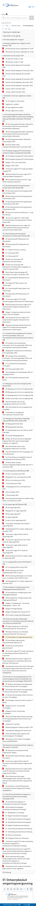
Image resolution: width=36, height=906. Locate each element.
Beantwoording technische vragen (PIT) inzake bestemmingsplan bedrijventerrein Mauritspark (16, 307)
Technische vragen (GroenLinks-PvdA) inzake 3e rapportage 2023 (16, 541)
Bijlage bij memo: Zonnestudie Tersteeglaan (13, 707)
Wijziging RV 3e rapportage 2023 (15, 511)
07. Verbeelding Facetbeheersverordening (18, 832)
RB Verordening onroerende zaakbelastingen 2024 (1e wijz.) (12, 571)
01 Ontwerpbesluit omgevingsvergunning (18, 637)
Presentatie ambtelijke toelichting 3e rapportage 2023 (16, 525)
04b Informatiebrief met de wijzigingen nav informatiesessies (17, 453)
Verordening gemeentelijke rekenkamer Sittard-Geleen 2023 (16, 140)
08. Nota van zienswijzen (13, 835)
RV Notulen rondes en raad (14, 59)
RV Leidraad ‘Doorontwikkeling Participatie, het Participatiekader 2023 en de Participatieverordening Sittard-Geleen (17, 345)
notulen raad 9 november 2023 (15, 89)
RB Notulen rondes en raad (14, 62)
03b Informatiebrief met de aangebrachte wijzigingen (17, 408)
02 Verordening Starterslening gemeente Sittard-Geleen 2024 (17, 208)
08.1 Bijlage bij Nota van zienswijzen (17, 838)
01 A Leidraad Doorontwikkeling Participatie (14, 365)
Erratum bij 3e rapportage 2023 (15, 520)
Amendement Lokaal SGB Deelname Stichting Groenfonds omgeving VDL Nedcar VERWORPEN (16, 788)
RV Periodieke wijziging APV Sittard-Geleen (19, 156)
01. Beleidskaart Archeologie (14, 812)
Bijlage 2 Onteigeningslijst (13, 609)
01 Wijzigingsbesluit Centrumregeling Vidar (19, 395)
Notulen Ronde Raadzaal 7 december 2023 (19, 85)
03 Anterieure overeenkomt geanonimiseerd (12, 647)
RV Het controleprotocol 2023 (15, 474)
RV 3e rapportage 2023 (12, 507)
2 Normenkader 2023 (12, 492)
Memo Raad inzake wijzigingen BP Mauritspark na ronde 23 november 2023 (15, 273)
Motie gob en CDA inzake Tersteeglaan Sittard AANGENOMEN (16, 740)
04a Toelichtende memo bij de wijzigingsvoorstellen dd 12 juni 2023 (14, 447)
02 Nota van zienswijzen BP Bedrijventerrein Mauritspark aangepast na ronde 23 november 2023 (16, 267)
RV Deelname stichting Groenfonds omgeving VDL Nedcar (15, 751)
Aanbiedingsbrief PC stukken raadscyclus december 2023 (17, 530)
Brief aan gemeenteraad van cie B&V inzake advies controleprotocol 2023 (18, 499)
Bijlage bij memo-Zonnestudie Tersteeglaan (13, 712)
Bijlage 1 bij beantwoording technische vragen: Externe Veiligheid (16, 313)
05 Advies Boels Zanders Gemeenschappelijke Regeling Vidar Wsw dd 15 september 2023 (17, 464)
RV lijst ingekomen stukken (14, 107)
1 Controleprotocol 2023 (13, 483)
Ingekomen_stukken (12, 104)
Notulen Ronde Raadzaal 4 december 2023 (19, 82)
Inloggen (25, 904)
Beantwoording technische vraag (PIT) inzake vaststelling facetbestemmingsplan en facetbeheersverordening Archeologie (17, 851)
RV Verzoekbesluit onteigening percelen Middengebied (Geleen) (16, 593)
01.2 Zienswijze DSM (12, 253)
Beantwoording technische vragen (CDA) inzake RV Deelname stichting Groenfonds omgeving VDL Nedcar (17, 771)
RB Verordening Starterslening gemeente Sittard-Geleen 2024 (17, 197)
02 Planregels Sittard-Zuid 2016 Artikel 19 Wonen (17, 701)
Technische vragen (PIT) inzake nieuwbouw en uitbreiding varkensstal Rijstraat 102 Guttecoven (17, 653)
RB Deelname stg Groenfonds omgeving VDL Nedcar (16, 757)
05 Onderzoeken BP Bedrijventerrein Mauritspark (15, 295)
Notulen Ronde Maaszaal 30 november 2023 (16, 75)
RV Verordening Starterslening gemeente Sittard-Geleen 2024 (17, 192)
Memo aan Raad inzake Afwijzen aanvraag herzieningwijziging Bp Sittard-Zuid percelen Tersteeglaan (17, 718)
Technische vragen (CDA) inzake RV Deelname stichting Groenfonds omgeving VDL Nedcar (17, 763)
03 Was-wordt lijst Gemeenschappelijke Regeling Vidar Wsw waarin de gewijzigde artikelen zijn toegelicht (16, 441)
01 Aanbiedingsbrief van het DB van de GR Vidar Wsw (17, 431)
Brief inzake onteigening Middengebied (17, 615)
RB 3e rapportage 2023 (12, 514)
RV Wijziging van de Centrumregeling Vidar (19, 389)
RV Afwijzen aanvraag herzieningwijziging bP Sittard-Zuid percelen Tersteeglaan (17, 685)
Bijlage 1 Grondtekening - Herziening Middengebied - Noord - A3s (15, 604)
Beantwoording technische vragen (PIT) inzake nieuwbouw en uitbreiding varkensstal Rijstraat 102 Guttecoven (16, 661)
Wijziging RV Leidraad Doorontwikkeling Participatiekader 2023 (16, 352)
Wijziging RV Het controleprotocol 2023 (18, 477)
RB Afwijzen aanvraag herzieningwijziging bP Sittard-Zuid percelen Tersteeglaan (17, 691)
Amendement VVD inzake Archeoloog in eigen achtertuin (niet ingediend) (16, 867)
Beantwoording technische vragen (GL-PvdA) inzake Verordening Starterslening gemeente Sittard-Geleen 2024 (16, 227)
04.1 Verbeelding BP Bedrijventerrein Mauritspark (15, 279)
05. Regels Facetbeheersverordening (17, 825)
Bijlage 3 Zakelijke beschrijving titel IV (17, 612)
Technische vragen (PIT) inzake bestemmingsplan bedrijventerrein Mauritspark (18, 300)
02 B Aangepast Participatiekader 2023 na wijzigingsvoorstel (17, 373)
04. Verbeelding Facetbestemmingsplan (18, 822)
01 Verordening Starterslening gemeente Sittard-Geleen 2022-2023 (17, 203)
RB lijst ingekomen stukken (14, 111)
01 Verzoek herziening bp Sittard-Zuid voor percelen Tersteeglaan (17, 696)
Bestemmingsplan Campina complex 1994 (19, 727)
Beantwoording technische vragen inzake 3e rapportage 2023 (17, 557)
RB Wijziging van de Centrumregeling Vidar (19, 392)
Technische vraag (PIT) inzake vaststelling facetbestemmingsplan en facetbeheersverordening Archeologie (17, 843)
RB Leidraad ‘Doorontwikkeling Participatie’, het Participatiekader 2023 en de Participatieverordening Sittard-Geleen (17, 358)
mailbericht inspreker (12, 724)
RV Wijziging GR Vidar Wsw (14, 424)
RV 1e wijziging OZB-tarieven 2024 (16, 567)
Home (3, 25)
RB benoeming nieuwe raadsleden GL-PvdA (19, 52)
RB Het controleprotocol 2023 (15, 480)
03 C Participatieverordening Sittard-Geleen (15, 379)
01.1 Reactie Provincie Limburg (15, 250)
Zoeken (3, 14)
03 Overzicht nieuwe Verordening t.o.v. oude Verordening (17, 213)
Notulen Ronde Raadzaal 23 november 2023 (19, 70)
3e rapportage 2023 (11, 517)
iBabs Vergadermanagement (11, 904)
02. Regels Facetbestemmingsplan (16, 816)
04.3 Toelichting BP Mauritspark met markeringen (16, 289)
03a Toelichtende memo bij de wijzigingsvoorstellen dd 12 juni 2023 (14, 403)
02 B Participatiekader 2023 (14, 369)
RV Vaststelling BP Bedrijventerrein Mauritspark (15, 240)
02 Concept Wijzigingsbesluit (14, 435)
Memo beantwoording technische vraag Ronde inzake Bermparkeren (16, 181)
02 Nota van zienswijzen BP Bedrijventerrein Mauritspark (12, 260)
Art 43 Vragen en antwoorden (14, 101)
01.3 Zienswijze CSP (11, 256)
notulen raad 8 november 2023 (15, 92)
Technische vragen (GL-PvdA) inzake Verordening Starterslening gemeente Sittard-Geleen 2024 (17, 220)
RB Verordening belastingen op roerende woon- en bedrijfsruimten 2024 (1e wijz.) (17, 577)
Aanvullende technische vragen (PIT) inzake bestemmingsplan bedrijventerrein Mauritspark (15, 320)
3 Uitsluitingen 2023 (11, 495)
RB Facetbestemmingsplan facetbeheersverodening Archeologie (14, 808)
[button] (31, 18)
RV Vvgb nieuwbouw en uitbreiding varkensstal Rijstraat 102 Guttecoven (15, 627)
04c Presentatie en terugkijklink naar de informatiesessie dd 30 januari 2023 (17, 458)
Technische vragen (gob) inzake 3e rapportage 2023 (14, 546)
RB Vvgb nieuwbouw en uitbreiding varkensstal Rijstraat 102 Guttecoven (15, 633)
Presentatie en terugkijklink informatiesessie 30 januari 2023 (13, 413)
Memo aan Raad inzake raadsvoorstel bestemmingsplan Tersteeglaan (16, 735)
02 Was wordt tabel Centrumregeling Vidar (19, 398)
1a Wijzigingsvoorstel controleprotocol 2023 (16, 488)
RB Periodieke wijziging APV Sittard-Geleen (19, 159)
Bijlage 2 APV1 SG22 (12, 165)
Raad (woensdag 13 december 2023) (21, 25)
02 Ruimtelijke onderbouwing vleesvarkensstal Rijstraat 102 (13, 641)
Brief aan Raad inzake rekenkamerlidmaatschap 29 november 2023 (16, 146)
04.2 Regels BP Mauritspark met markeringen (14, 284)
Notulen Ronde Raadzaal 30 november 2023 (19, 79)
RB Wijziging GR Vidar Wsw (14, 427)
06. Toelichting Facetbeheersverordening (18, 828)
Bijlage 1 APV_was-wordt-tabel (15, 162)
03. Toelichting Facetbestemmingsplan (18, 819)
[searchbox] (15, 18)
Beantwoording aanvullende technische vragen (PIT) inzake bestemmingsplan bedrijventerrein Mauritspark (16, 327)
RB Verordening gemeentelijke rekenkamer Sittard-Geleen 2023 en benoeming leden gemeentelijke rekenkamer (17, 134)
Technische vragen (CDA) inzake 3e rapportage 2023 (15, 535)
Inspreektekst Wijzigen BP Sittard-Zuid (18, 730)
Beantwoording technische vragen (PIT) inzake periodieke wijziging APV (16, 175)
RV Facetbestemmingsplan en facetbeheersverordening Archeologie (14, 803)
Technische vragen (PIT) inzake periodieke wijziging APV (17, 170)
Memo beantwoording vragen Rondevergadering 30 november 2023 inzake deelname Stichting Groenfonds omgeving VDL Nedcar (17, 779)
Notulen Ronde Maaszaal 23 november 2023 (16, 66)
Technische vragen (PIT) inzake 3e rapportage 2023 (15, 551)
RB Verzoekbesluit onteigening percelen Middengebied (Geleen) (16, 599)
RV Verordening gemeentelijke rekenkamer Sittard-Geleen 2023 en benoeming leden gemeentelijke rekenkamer (17, 126)
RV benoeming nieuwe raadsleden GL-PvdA (19, 49)
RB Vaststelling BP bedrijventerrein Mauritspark (15, 245)
